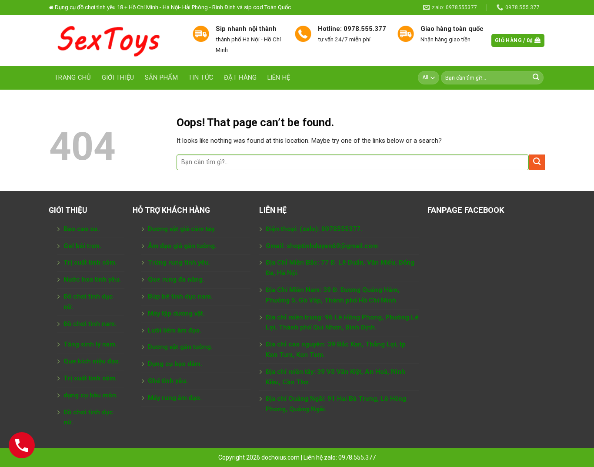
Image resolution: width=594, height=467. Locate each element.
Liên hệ (278, 77)
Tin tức (201, 77)
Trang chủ (72, 77)
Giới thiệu (118, 77)
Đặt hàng (240, 77)
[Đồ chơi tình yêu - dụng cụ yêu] (114, 40)
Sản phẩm (161, 77)
